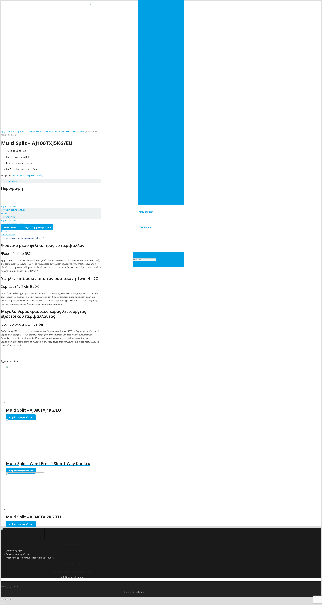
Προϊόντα (21, 131)
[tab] (53, 181)
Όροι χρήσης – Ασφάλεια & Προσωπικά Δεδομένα (29, 557)
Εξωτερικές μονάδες (76, 131)
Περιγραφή (11, 181)
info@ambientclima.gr (72, 576)
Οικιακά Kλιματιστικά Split (40, 131)
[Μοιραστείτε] (5, 599)
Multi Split (59, 131)
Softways (140, 592)
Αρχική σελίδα (8, 131)
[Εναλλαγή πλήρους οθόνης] (7, 599)
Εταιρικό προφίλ (14, 550)
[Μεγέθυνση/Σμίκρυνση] (10, 599)
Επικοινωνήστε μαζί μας (17, 554)
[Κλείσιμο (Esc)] (2, 599)
